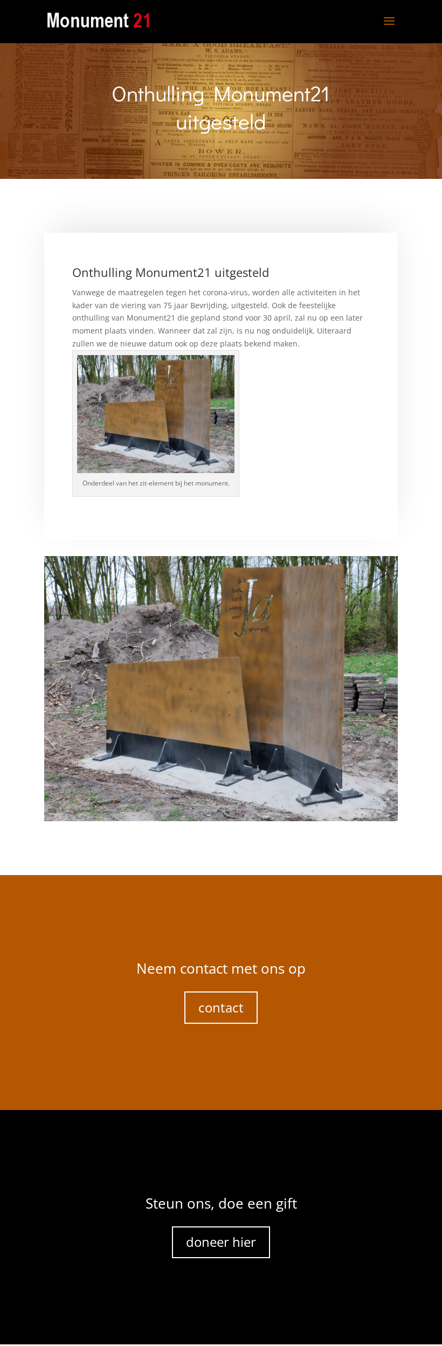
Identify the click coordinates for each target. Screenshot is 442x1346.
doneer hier (221, 1242)
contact (221, 1007)
